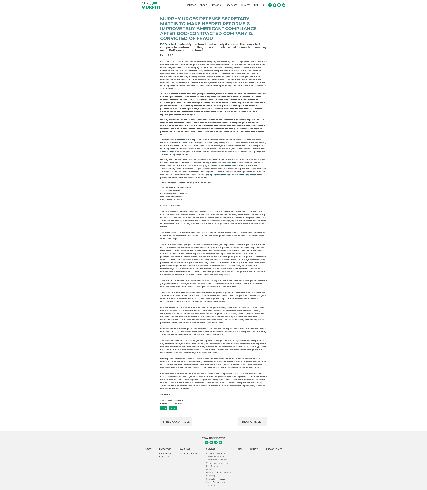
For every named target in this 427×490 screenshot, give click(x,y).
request (232, 162)
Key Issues (232, 5)
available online (192, 182)
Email (173, 408)
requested (226, 165)
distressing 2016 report (186, 139)
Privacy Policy (274, 449)
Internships (211, 476)
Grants (209, 469)
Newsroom (217, 5)
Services (245, 5)
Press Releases (165, 453)
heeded (214, 162)
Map (256, 5)
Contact (191, 5)
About (203, 5)
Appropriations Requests (217, 460)
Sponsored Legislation (189, 453)
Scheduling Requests (216, 479)
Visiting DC (211, 485)
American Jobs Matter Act (247, 174)
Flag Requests (212, 466)
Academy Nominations (216, 453)
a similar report (168, 151)
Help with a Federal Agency (218, 472)
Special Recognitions (215, 482)
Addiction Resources (215, 457)
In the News (164, 457)
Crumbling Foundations (217, 463)
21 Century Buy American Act (215, 174)
